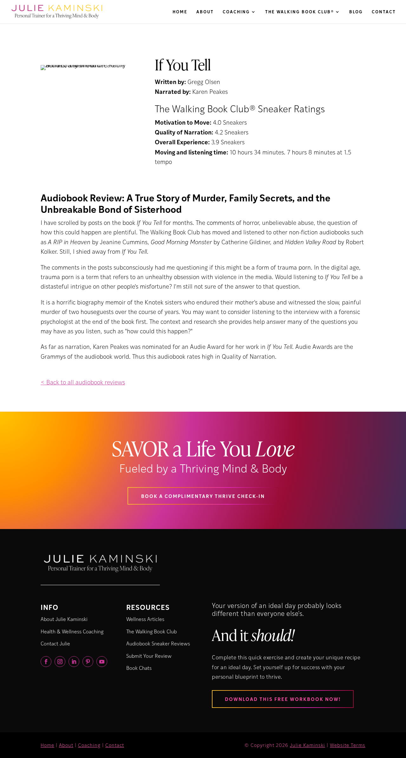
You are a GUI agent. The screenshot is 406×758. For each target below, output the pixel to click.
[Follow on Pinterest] (87, 661)
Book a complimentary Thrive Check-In (203, 496)
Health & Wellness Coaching (72, 631)
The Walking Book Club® (299, 12)
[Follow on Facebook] (46, 661)
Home (180, 12)
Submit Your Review (149, 655)
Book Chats (139, 667)
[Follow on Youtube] (101, 661)
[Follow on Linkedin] (74, 661)
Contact (384, 12)
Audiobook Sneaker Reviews (158, 643)
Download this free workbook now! (283, 699)
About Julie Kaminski (64, 619)
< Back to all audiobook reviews (83, 382)
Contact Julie (55, 643)
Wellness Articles (145, 619)
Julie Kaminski (307, 745)
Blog (356, 12)
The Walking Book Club (151, 631)
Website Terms (347, 745)
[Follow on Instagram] (60, 661)
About (205, 12)
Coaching (236, 12)
